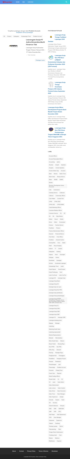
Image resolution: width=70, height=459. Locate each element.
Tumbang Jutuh (53, 435)
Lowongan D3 (52, 278)
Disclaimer (55, 451)
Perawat (51, 361)
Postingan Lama (40, 60)
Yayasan (59, 441)
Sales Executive (61, 391)
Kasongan (62, 254)
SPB (55, 411)
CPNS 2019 (57, 201)
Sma (23, 2)
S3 (49, 382)
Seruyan (62, 405)
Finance (9, 36)
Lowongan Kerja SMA (54, 308)
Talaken (51, 423)
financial (51, 234)
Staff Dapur (52, 414)
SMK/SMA (61, 408)
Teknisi (61, 426)
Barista (55, 173)
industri (51, 248)
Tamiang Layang (53, 426)
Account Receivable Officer (56, 159)
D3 (4, 36)
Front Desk (51, 236)
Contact (21, 451)
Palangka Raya (59, 352)
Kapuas (51, 254)
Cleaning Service (53, 192)
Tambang (57, 423)
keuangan (59, 260)
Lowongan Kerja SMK (54, 311)
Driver (50, 222)
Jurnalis (60, 248)
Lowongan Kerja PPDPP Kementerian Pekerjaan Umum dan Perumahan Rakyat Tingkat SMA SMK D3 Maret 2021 (57, 300)
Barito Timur (63, 173)
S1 (58, 379)
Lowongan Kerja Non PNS (55, 290)
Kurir (61, 272)
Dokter (50, 219)
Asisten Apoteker (60, 167)
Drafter (61, 219)
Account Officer (53, 156)
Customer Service (53, 213)
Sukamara (51, 420)
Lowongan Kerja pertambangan (56, 295)
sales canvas (52, 388)
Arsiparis (51, 167)
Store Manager (57, 417)
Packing (51, 352)
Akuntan (51, 165)
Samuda (51, 399)
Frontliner (51, 239)
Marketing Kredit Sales (54, 329)
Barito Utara (52, 176)
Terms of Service (43, 451)
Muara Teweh (52, 344)
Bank (50, 173)
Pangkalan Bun (53, 355)
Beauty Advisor (61, 176)
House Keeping (57, 245)
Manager (57, 323)
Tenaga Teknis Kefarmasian (56, 432)
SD (50, 402)
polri (59, 364)
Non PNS (59, 346)
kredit (62, 266)
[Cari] (66, 2)
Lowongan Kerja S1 (54, 305)
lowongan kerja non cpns (55, 287)
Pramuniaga (52, 367)
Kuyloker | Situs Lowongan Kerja (38, 456)
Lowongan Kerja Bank (54, 281)
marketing (51, 326)
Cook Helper (52, 198)
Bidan (50, 179)
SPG (59, 411)
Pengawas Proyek (61, 358)
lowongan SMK (61, 317)
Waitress (57, 438)
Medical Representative (55, 335)
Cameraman (57, 189)
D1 (61, 213)
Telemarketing (52, 429)
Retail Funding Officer (54, 376)
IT (55, 248)
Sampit (61, 396)
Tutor (60, 435)
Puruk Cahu (52, 373)
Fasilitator (51, 228)
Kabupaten (16, 36)
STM (50, 417)
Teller (59, 429)
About (14, 451)
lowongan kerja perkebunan (55, 292)
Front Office (60, 236)
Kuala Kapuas (52, 269)
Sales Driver (52, 391)
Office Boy (51, 349)
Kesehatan (51, 260)
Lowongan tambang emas (55, 320)
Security (55, 402)
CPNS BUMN (60, 204)
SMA (50, 408)
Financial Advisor (59, 234)
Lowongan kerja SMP (54, 314)
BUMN (61, 179)
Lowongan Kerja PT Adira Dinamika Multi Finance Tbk (35, 42)
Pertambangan (52, 364)
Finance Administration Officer (56, 231)
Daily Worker (59, 216)
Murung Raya (61, 344)
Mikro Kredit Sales (53, 341)
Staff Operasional (61, 414)
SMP (50, 411)
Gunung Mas (52, 242)
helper (63, 242)
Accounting (52, 162)
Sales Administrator (54, 385)
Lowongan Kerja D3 (54, 284)
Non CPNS (51, 346)
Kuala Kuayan (61, 269)
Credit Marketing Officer (55, 207)
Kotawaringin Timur (26, 36)
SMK (55, 408)
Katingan (51, 257)
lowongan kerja (61, 278)
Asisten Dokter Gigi (54, 170)
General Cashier (60, 239)
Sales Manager (61, 394)
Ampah (57, 165)
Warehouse (52, 441)
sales (54, 382)
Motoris (62, 341)
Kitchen (51, 263)
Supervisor (59, 420)
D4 (53, 216)
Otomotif (59, 349)
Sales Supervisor (53, 396)
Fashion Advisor (59, 225)
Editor (55, 222)
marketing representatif (54, 332)
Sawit (62, 399)
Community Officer (60, 195)
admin (58, 162)
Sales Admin (61, 382)
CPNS (50, 201)
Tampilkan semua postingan (24, 32)
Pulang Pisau (59, 370)
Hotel (50, 245)
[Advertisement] (35, 12)
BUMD (55, 179)
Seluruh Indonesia (53, 405)
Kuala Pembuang (53, 272)
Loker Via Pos (62, 275)
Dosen (56, 219)
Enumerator (62, 222)
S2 (62, 379)
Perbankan (58, 361)
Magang (51, 323)
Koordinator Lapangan (60, 263)
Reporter (59, 373)
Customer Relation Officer (55, 210)
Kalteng (58, 251)
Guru (59, 242)
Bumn (17, 2)
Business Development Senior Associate (56, 186)
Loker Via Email (53, 275)
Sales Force (52, 394)
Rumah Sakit (52, 379)
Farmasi (51, 225)
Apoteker (63, 165)
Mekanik (51, 338)
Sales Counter (61, 388)
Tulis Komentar (31, 55)
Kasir (56, 254)
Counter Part (60, 198)
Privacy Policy (31, 451)
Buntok (51, 182)
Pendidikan (51, 358)
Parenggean (62, 355)
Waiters (51, 438)
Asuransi (63, 170)
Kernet (57, 257)
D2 (64, 213)
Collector (51, 195)
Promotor (51, 370)
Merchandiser (58, 338)
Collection (62, 192)
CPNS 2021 (52, 204)
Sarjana (30, 2)
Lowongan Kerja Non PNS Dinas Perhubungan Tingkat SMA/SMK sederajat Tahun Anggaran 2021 (57, 132)
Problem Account (37, 36)
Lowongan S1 (52, 317)
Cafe (50, 189)
